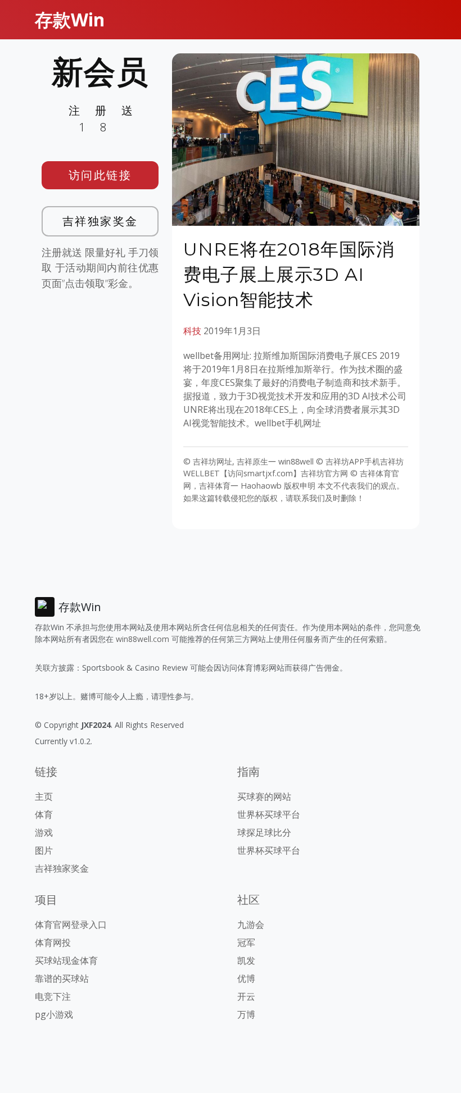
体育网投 (53, 942)
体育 (44, 814)
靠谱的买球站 (62, 978)
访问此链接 (100, 175)
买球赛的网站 (264, 796)
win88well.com (142, 639)
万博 (246, 1014)
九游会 (250, 924)
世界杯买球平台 (268, 814)
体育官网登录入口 (71, 924)
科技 (192, 331)
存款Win (70, 19)
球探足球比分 (264, 832)
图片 (44, 850)
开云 (246, 996)
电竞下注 (53, 996)
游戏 (44, 832)
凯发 (246, 960)
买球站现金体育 (66, 960)
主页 (44, 796)
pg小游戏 (54, 1014)
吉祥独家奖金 (100, 221)
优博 (246, 978)
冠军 (246, 942)
